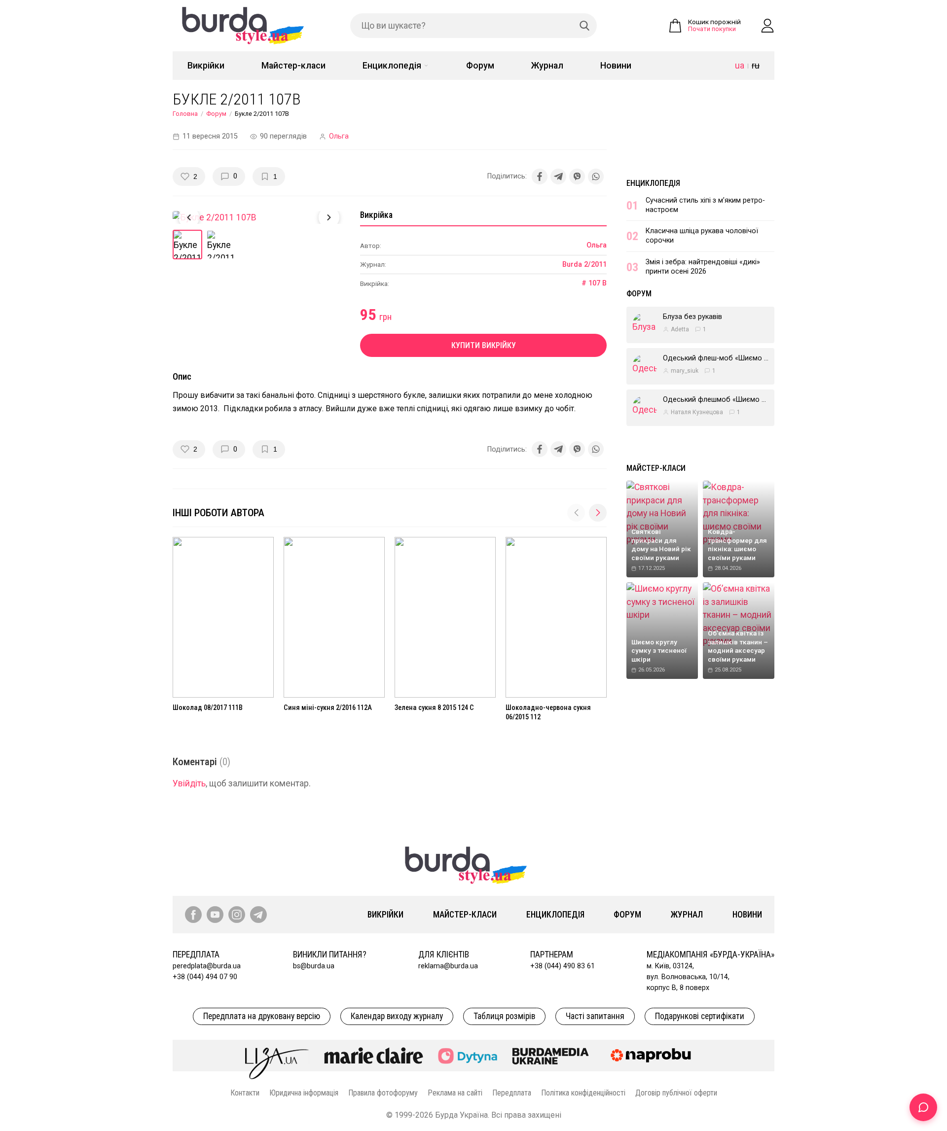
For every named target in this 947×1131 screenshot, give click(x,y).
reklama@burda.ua (448, 966)
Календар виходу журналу (397, 1016)
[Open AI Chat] (923, 1107)
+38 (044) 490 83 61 (562, 966)
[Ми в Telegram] (258, 914)
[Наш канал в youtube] (215, 914)
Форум (480, 66)
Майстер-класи (293, 66)
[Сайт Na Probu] (653, 1055)
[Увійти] (767, 26)
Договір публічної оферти (676, 1092)
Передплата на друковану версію (261, 1016)
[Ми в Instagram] (236, 914)
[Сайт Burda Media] (550, 1055)
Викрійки (205, 66)
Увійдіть (189, 783)
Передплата (511, 1092)
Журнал (547, 66)
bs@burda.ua (313, 966)
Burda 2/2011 (584, 264)
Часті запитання (595, 1016)
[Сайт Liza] (277, 1055)
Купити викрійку (483, 345)
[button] (598, 513)
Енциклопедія (392, 66)
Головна (185, 113)
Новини (615, 66)
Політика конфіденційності (583, 1092)
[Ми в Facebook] (193, 914)
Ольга (339, 136)
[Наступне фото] (329, 217)
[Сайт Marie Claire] (373, 1055)
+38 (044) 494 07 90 (205, 977)
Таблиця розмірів (504, 1016)
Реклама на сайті (455, 1092)
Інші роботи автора (218, 513)
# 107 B (594, 283)
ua (739, 66)
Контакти (244, 1092)
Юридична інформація (303, 1092)
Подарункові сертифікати (699, 1016)
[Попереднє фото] (189, 217)
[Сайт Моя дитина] (467, 1056)
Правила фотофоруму (383, 1092)
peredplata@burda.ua (207, 966)
